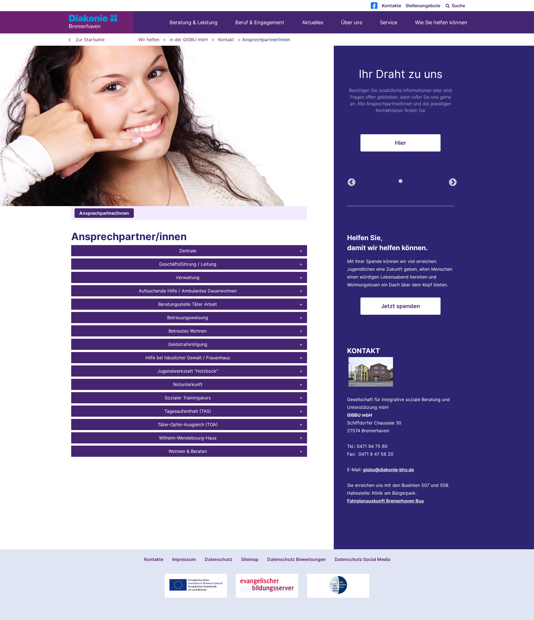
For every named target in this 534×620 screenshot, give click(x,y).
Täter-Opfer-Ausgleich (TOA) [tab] (188, 424)
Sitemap (249, 559)
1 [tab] (400, 181)
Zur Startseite (90, 39)
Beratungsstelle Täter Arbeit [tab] (187, 304)
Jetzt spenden (400, 306)
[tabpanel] (267, 126)
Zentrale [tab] (187, 250)
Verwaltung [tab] (187, 277)
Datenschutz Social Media (362, 559)
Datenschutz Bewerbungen (296, 559)
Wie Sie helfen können (441, 22)
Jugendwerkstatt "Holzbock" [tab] (187, 371)
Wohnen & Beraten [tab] (188, 451)
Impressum (184, 559)
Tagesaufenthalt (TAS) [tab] (187, 411)
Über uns (351, 22)
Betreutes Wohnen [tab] (188, 331)
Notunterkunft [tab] (187, 384)
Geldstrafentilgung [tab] (187, 344)
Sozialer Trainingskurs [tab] (188, 398)
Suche (458, 5)
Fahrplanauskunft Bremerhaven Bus (385, 501)
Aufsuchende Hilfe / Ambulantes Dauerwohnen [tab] (188, 291)
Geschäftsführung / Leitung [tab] (187, 264)
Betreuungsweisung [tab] (187, 317)
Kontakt (226, 39)
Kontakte (391, 5)
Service (388, 22)
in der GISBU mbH (189, 39)
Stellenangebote (423, 5)
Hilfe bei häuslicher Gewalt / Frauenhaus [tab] (187, 357)
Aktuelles (312, 22)
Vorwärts (451, 181)
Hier (400, 143)
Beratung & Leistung (193, 22)
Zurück (350, 181)
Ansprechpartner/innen (104, 213)
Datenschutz (218, 559)
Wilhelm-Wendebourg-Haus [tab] (187, 438)
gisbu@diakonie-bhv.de (388, 469)
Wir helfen (148, 39)
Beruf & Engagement (259, 22)
